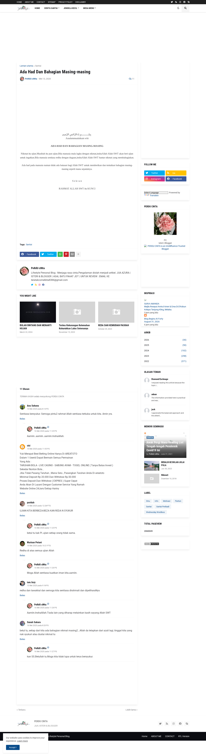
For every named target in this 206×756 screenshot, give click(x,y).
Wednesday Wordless (155, 512)
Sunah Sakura (34, 622)
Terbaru (21, 710)
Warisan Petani (34, 542)
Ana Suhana (33, 405)
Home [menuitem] (37, 8)
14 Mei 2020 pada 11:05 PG (38, 449)
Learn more (22, 741)
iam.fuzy (31, 582)
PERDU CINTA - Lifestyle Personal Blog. (52, 736)
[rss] (176, 2)
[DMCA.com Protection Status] (151, 544)
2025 (165, 345)
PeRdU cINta (38, 268)
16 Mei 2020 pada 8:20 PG (38, 625)
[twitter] (172, 2)
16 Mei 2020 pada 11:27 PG (45, 651)
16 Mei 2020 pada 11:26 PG (45, 568)
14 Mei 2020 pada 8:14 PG (38, 409)
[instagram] (180, 2)
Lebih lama (131, 710)
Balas (22, 419)
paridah (30, 502)
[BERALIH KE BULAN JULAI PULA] (151, 466)
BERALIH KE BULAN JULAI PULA (172, 464)
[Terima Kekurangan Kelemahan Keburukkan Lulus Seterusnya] (77, 312)
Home (144, 736)
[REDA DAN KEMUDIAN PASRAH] (116, 312)
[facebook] (184, 2)
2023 (165, 356)
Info (156, 501)
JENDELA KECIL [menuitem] (70, 8)
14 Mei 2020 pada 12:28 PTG (39, 506)
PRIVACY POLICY (65, 2)
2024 (165, 350)
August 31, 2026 (152, 321)
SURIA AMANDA (151, 303)
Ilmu (148, 501)
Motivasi (166, 501)
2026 (165, 340)
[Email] (72, 254)
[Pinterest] (66, 254)
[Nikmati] (151, 478)
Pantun (178, 501)
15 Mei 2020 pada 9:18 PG (38, 586)
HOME (19, 2)
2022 (165, 361)
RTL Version (183, 736)
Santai (38, 66)
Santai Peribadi (162, 506)
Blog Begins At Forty (153, 319)
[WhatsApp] (60, 254)
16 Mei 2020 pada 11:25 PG (45, 431)
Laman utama (26, 66)
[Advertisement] (103, 37)
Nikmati (164, 475)
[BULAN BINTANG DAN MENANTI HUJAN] (38, 312)
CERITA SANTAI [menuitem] (51, 8)
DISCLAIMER (80, 2)
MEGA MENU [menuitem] (88, 8)
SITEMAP (51, 2)
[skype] (188, 2)
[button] (178, 8)
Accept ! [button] (13, 747)
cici (28, 445)
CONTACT (41, 2)
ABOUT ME (29, 2)
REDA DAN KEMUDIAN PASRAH (113, 325)
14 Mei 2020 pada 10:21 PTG (39, 546)
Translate (154, 195)
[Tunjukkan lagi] (78, 254)
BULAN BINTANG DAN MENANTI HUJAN (35, 327)
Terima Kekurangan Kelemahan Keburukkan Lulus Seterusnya (74, 327)
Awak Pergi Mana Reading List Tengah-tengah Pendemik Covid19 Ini (164, 446)
